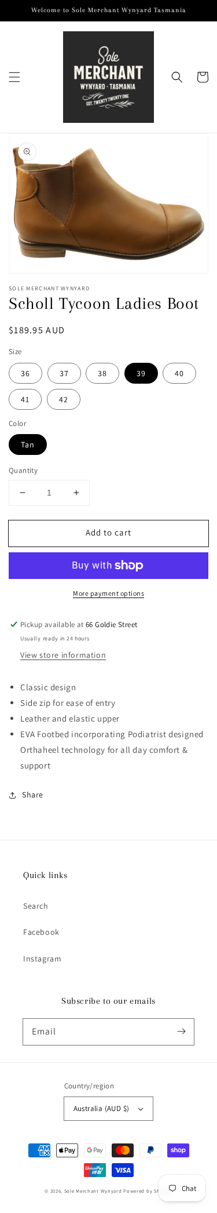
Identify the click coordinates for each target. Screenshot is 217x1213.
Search (36, 906)
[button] (14, 77)
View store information (63, 655)
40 (179, 373)
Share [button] (32, 794)
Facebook (41, 932)
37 (64, 373)
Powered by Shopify (147, 1190)
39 (141, 373)
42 (63, 399)
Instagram (42, 958)
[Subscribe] (181, 1031)
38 (102, 373)
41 (25, 399)
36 (25, 373)
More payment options (108, 593)
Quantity (23, 470)
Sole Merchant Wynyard (93, 1190)
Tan (28, 444)
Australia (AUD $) (101, 1108)
